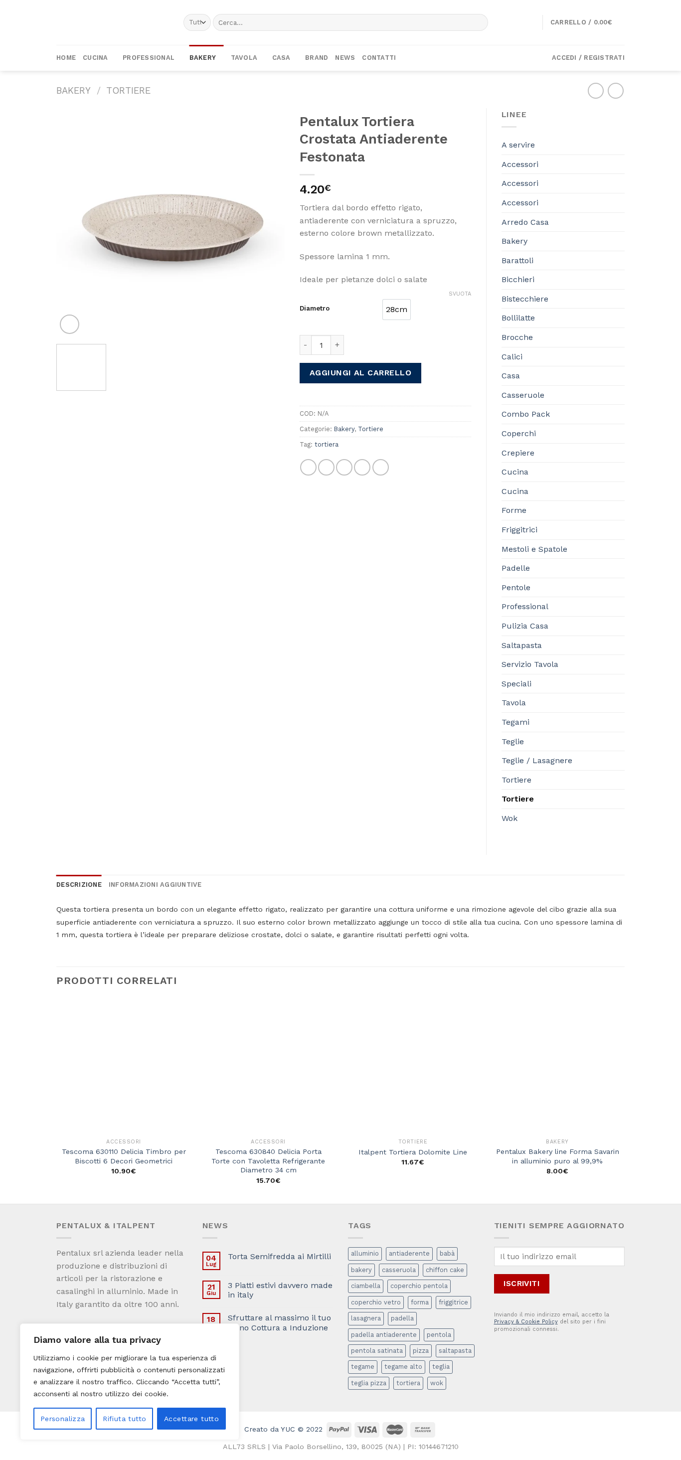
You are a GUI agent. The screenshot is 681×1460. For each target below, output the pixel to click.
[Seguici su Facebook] (443, 57)
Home (66, 57)
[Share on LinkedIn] (380, 467)
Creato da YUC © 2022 (283, 1429)
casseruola (399, 1270)
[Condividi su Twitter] (326, 467)
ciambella (365, 1286)
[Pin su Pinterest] (362, 467)
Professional (148, 57)
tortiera (327, 444)
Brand (316, 57)
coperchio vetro (376, 1302)
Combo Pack (526, 414)
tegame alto (403, 1366)
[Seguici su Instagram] (456, 57)
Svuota (460, 294)
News (345, 57)
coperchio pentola (419, 1286)
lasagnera (366, 1318)
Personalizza (62, 1419)
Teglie (513, 741)
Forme (514, 510)
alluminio (365, 1253)
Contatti (379, 57)
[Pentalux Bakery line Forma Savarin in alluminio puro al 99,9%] (557, 1066)
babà (447, 1253)
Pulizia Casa (525, 626)
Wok (509, 818)
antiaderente (409, 1253)
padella (402, 1318)
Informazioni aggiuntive (155, 884)
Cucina (95, 57)
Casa (281, 57)
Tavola (244, 57)
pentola (439, 1334)
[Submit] (478, 22)
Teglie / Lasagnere (537, 760)
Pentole (516, 587)
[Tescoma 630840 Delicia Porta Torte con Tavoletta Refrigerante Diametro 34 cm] (268, 1066)
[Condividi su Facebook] (308, 467)
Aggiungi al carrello (361, 372)
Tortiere (128, 90)
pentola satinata (377, 1350)
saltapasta (455, 1350)
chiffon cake (445, 1270)
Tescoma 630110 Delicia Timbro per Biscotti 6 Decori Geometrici (124, 1156)
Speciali (516, 683)
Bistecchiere (525, 299)
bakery (361, 1270)
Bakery (202, 57)
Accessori (520, 164)
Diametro (315, 308)
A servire (518, 145)
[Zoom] (69, 324)
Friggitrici (519, 529)
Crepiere (518, 453)
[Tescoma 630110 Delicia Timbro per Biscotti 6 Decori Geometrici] (123, 1066)
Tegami (515, 722)
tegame (362, 1366)
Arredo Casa (525, 222)
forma (420, 1302)
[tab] (79, 885)
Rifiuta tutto (124, 1419)
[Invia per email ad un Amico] (344, 467)
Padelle (516, 568)
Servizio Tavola (530, 664)
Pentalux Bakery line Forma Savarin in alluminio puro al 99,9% (557, 1156)
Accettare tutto (191, 1419)
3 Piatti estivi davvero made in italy (280, 1290)
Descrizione (79, 884)
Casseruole (523, 395)
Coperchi (519, 433)
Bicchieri (518, 279)
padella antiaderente (384, 1334)
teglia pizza (368, 1383)
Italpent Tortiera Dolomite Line (412, 1152)
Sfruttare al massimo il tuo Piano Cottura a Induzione (279, 1322)
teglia (441, 1366)
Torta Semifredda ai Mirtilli (279, 1256)
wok (436, 1383)
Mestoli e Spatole (534, 549)
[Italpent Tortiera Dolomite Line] (412, 1066)
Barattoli (517, 260)
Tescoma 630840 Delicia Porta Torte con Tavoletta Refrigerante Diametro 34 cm (268, 1160)
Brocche (517, 337)
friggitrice (453, 1302)
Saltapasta (522, 645)
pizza (421, 1350)
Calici (512, 356)
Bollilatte (518, 318)
